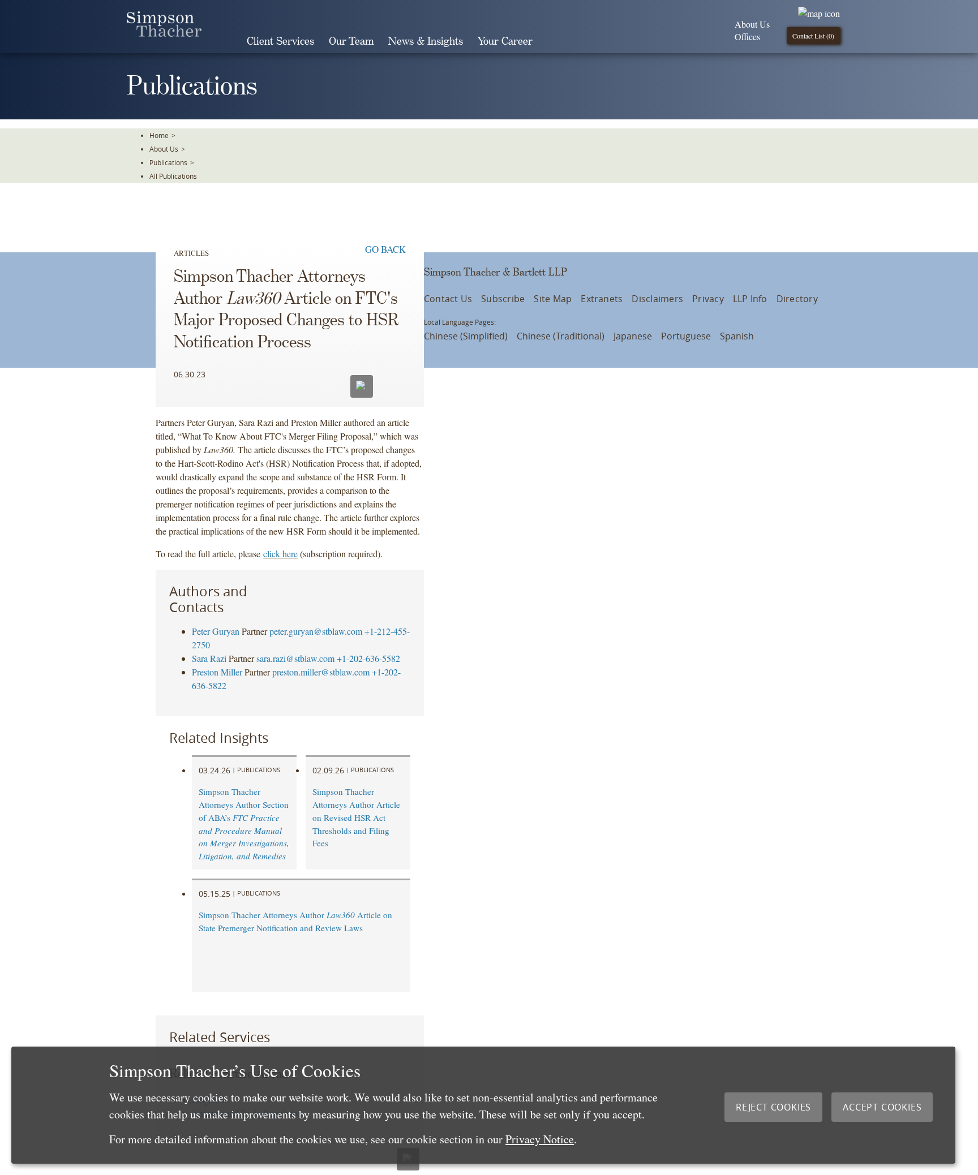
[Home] (164, 33)
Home (159, 135)
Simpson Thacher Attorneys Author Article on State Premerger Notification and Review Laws (295, 921)
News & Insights (425, 42)
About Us (752, 24)
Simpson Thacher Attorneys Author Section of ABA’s (244, 824)
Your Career (505, 42)
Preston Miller (217, 672)
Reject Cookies (773, 1107)
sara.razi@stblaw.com (295, 658)
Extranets (602, 298)
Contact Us (448, 298)
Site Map (553, 298)
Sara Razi (209, 658)
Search (555, 41)
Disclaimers (657, 298)
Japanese (633, 336)
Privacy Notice (539, 1139)
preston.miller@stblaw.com (321, 672)
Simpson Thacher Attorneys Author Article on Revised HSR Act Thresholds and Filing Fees (356, 817)
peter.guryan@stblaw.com (315, 631)
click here (280, 553)
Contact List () (813, 35)
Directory (797, 298)
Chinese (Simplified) (466, 336)
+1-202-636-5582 (368, 658)
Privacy (708, 298)
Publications (168, 162)
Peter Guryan (215, 631)
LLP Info (750, 298)
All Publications (173, 175)
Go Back (385, 249)
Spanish (737, 336)
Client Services (280, 42)
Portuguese (686, 336)
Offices (747, 36)
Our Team (351, 42)
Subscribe (503, 298)
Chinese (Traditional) (560, 336)
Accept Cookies (882, 1107)
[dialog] (483, 1105)
